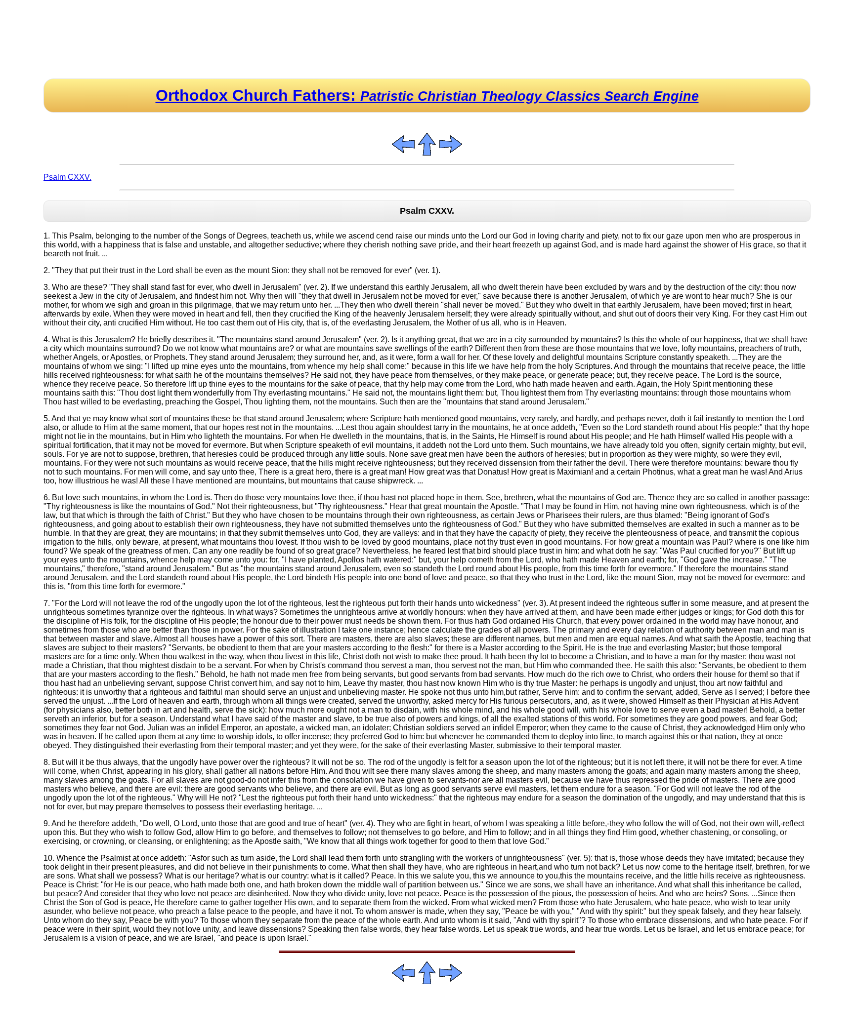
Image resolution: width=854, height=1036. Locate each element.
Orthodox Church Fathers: (427, 95)
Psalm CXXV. (67, 177)
